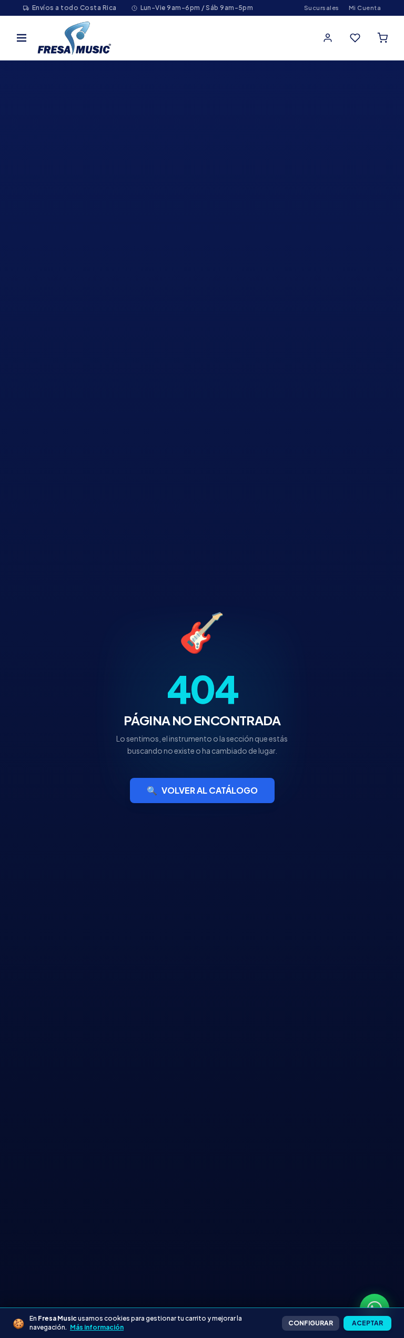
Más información (97, 1327)
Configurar (310, 1323)
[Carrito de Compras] (382, 38)
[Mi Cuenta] (328, 38)
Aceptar (367, 1323)
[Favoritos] (355, 38)
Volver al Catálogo (202, 790)
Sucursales (321, 7)
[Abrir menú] (22, 38)
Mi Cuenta (365, 7)
